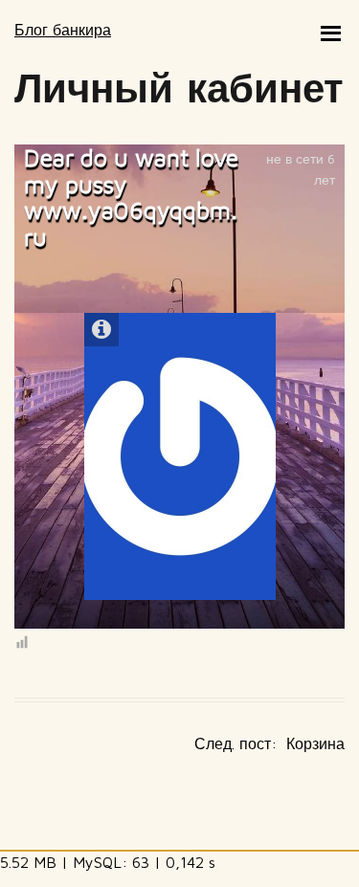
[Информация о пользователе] (101, 329)
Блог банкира (62, 29)
